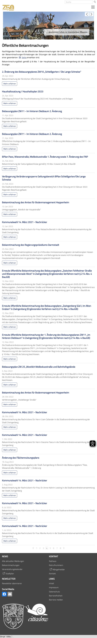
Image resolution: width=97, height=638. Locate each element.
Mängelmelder (59, 569)
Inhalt (51, 583)
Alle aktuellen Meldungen (13, 561)
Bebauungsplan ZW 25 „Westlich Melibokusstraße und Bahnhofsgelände (38, 367)
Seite (24, 57)
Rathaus (52, 561)
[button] (93, 7)
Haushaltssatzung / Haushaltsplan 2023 (22, 91)
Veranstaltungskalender (12, 569)
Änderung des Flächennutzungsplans (20, 457)
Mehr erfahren (9, 83)
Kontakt (52, 573)
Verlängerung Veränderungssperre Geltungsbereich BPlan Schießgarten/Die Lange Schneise (44, 178)
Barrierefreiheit (55, 595)
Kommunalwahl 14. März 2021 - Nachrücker (24, 222)
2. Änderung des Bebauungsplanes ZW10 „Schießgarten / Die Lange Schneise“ (41, 71)
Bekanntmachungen (10, 565)
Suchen (95, 2)
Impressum (53, 587)
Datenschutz (54, 591)
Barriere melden (56, 599)
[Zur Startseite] (8, 8)
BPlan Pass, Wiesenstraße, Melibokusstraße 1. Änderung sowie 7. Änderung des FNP (45, 156)
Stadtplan (10, 573)
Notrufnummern (56, 565)
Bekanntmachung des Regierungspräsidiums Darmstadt (30, 245)
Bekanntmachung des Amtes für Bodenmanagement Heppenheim (35, 202)
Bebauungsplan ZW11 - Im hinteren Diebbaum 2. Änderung (32, 111)
